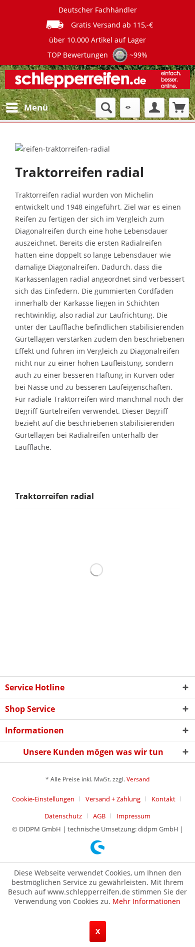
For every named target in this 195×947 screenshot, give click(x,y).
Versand (138, 779)
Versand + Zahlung (113, 798)
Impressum (133, 815)
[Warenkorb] (179, 108)
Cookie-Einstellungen (43, 798)
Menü (36, 107)
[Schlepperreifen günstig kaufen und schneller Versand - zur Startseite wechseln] (97, 81)
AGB (99, 815)
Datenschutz (63, 815)
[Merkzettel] (130, 108)
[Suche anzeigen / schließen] (106, 108)
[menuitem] (26, 108)
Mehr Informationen (146, 901)
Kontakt (164, 798)
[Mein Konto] (154, 108)
